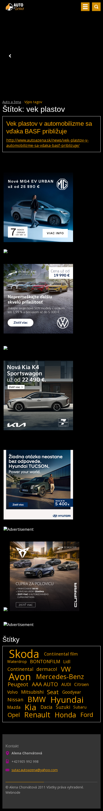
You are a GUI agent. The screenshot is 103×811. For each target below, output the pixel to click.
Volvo (12, 692)
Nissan (15, 699)
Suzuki (63, 707)
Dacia (46, 707)
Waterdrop (17, 661)
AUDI (66, 684)
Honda (65, 714)
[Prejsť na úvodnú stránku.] (15, 9)
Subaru (79, 707)
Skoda (24, 653)
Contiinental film (61, 654)
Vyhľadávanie (96, 6)
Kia (30, 707)
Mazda (14, 707)
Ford (86, 714)
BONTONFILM (45, 661)
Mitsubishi (32, 692)
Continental (20, 669)
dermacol (46, 669)
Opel (14, 714)
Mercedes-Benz (60, 676)
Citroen (81, 684)
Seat (53, 692)
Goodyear (71, 692)
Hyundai (67, 699)
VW (66, 669)
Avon (20, 676)
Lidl (66, 661)
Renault (37, 714)
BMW (37, 699)
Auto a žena (11, 102)
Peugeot (18, 684)
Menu (85, 6)
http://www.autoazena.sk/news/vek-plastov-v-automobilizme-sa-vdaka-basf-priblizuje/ (47, 142)
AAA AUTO (45, 684)
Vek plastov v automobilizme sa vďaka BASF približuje (49, 127)
